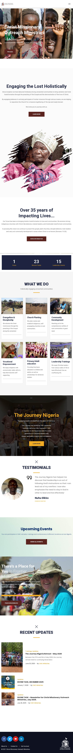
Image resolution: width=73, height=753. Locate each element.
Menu (69, 4)
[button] (37, 114)
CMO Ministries (44, 663)
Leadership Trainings (61, 362)
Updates (35, 651)
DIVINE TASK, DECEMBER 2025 (30, 682)
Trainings (28, 651)
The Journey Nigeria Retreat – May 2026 (43, 654)
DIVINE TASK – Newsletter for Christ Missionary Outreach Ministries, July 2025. (43, 698)
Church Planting (34, 317)
